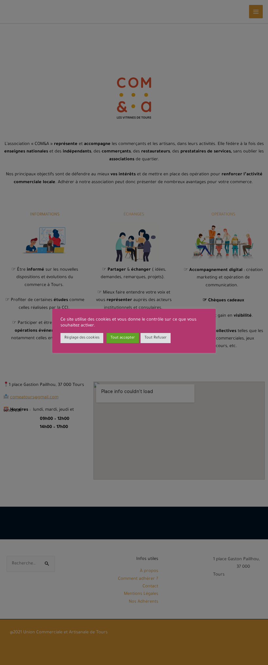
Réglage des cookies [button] (81, 338)
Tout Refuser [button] (155, 338)
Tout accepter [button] (122, 338)
